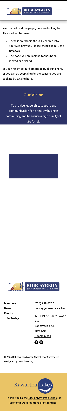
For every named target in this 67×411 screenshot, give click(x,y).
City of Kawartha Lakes (42, 397)
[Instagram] (41, 342)
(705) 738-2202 (44, 303)
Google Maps (42, 335)
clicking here (54, 68)
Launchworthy (25, 361)
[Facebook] (36, 342)
